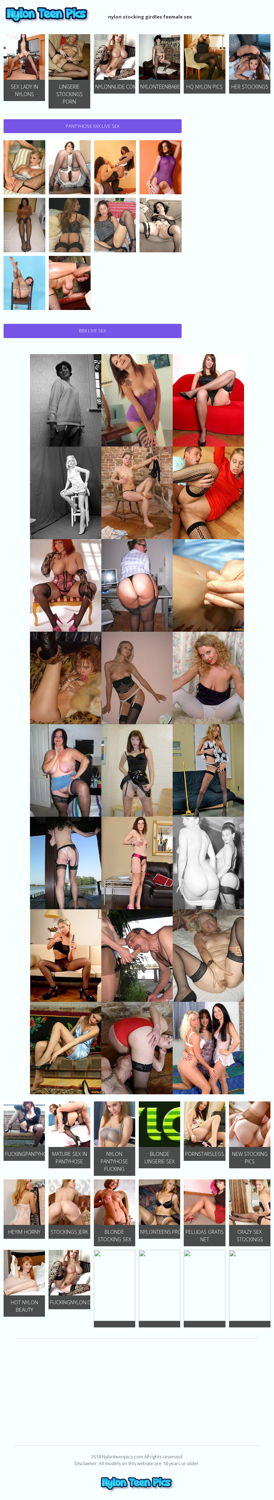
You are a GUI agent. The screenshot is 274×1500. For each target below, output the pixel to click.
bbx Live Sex (92, 330)
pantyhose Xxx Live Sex (93, 126)
